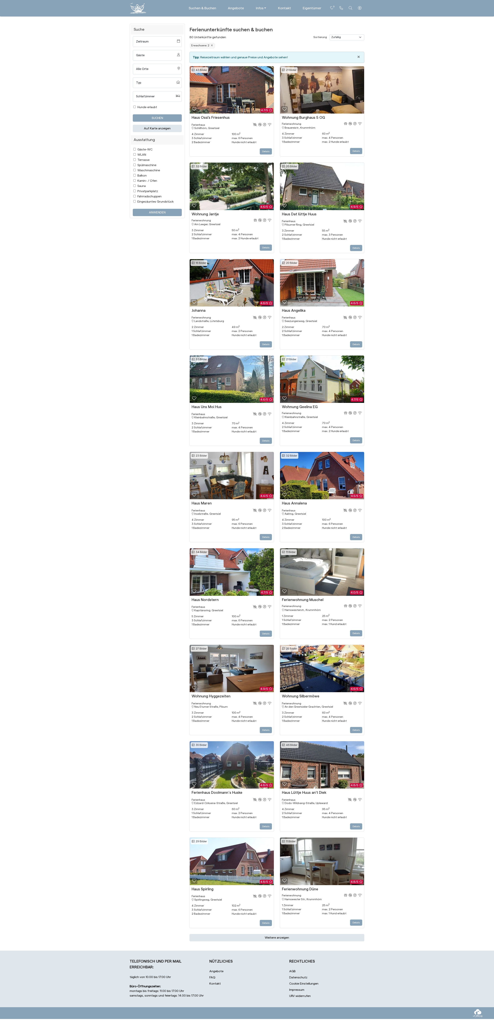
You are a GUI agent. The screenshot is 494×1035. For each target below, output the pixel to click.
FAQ (212, 977)
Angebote (236, 8)
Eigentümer (312, 8)
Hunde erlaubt (147, 107)
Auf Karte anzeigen (157, 128)
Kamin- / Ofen (147, 180)
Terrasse (143, 159)
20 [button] (291, 166)
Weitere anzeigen (277, 937)
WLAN (141, 154)
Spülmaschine (146, 165)
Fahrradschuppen (149, 196)
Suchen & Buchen (202, 8)
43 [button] (201, 70)
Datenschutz (298, 977)
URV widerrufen (300, 996)
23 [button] (201, 455)
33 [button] (201, 359)
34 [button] (201, 552)
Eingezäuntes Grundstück (155, 201)
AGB (292, 971)
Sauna (141, 186)
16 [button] (200, 263)
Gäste (140, 55)
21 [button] (290, 70)
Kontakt (284, 8)
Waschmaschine (148, 170)
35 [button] (201, 745)
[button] (194, 109)
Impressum (296, 989)
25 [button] (291, 648)
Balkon (142, 175)
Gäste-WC (144, 149)
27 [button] (201, 648)
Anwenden (157, 212)
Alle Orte (142, 68)
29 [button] (201, 841)
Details (265, 151)
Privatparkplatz (147, 191)
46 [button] (291, 745)
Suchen (157, 118)
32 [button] (201, 166)
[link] (341, 8)
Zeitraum (142, 41)
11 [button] (290, 552)
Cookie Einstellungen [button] (303, 983)
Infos (259, 8)
